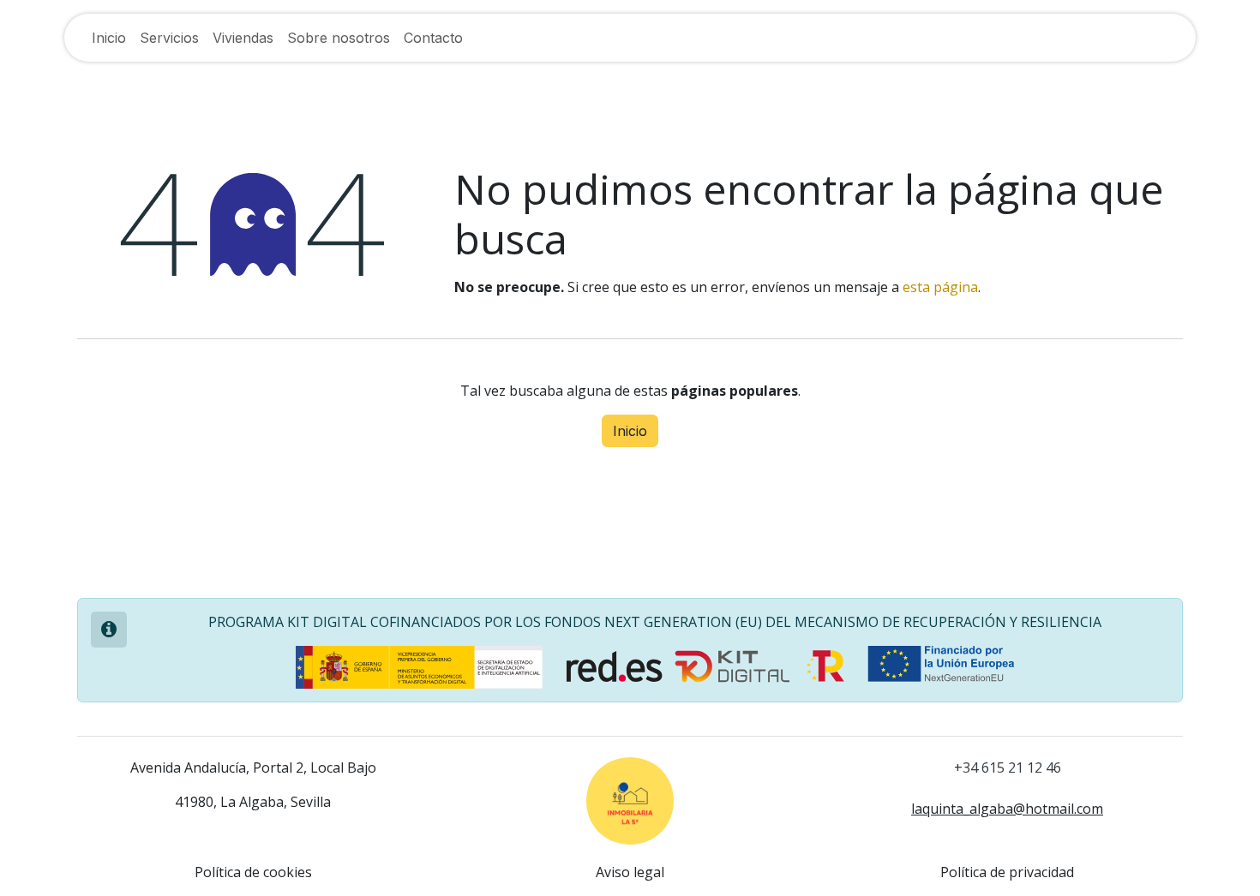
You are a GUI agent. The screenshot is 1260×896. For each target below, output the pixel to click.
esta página (940, 287)
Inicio (630, 430)
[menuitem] (109, 38)
